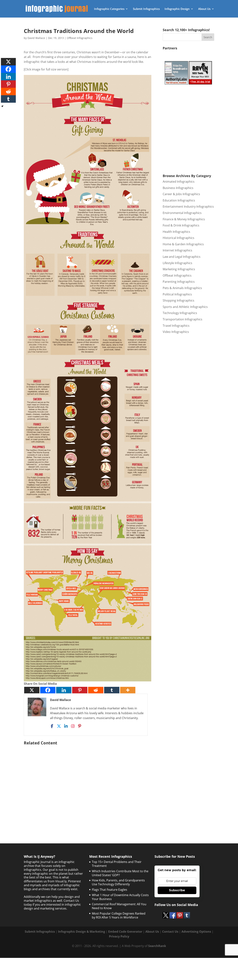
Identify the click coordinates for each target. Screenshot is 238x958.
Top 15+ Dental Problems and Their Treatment (116, 864)
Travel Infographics (176, 326)
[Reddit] (95, 690)
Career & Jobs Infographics (181, 194)
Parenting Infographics (179, 282)
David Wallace (36, 38)
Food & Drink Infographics (181, 225)
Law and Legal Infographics (181, 257)
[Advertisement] (87, 785)
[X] (31, 690)
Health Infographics (176, 232)
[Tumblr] (111, 690)
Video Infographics (176, 332)
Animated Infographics (178, 181)
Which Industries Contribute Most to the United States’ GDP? (120, 873)
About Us (204, 9)
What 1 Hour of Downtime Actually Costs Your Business (120, 897)
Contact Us (170, 931)
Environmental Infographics (182, 213)
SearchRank (157, 946)
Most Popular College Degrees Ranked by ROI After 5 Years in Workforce (118, 915)
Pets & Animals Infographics (182, 288)
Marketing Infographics (179, 269)
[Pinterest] (79, 690)
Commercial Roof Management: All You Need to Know (119, 906)
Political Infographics (177, 294)
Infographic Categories (109, 9)
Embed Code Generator (125, 931)
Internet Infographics (177, 250)
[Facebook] (47, 690)
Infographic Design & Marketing (81, 931)
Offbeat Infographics (79, 38)
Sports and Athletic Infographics (185, 307)
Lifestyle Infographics (177, 263)
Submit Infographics (146, 9)
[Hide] (2, 106)
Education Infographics (179, 200)
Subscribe (177, 890)
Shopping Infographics (178, 300)
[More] (127, 690)
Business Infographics (178, 188)
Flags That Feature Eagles (109, 890)
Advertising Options (196, 931)
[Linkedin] (63, 690)
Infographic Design (177, 9)
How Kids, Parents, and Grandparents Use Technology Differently (118, 882)
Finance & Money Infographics (184, 219)
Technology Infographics (180, 313)
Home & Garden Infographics (183, 244)
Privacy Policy (119, 936)
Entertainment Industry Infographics (188, 206)
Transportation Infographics (182, 319)
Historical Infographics (178, 238)
